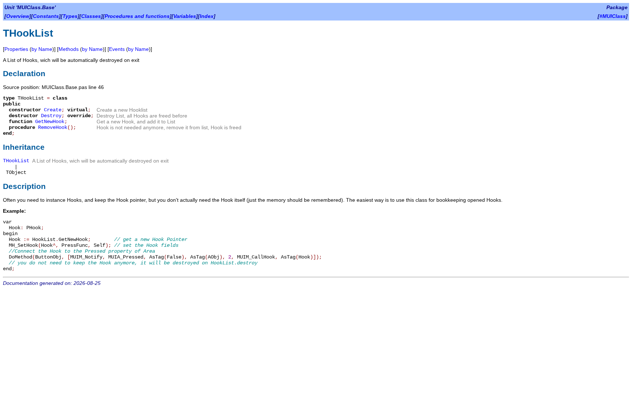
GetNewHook (49, 121)
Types (70, 16)
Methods (69, 49)
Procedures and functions (137, 16)
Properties (16, 49)
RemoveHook (52, 127)
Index (207, 16)
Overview (17, 16)
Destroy (51, 116)
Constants (46, 16)
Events (117, 49)
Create (52, 110)
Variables (184, 16)
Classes (91, 16)
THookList (16, 161)
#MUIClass (612, 16)
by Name (41, 49)
